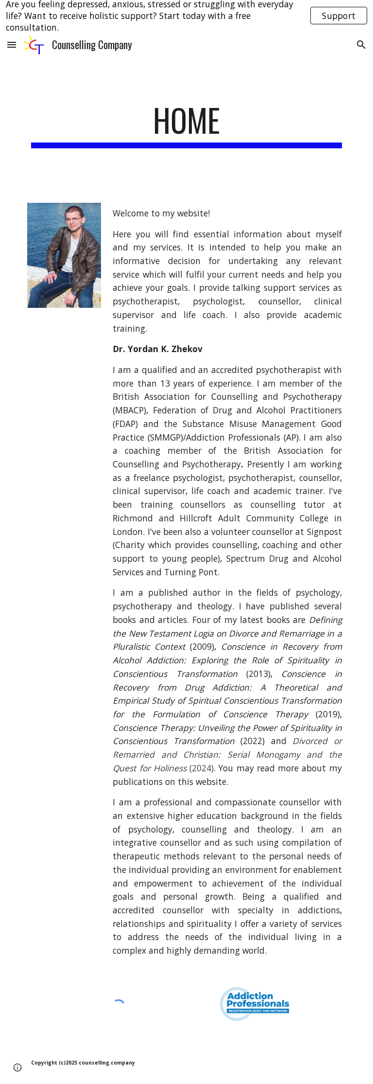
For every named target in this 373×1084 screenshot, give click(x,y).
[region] (186, 15)
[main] (186, 124)
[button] (11, 44)
